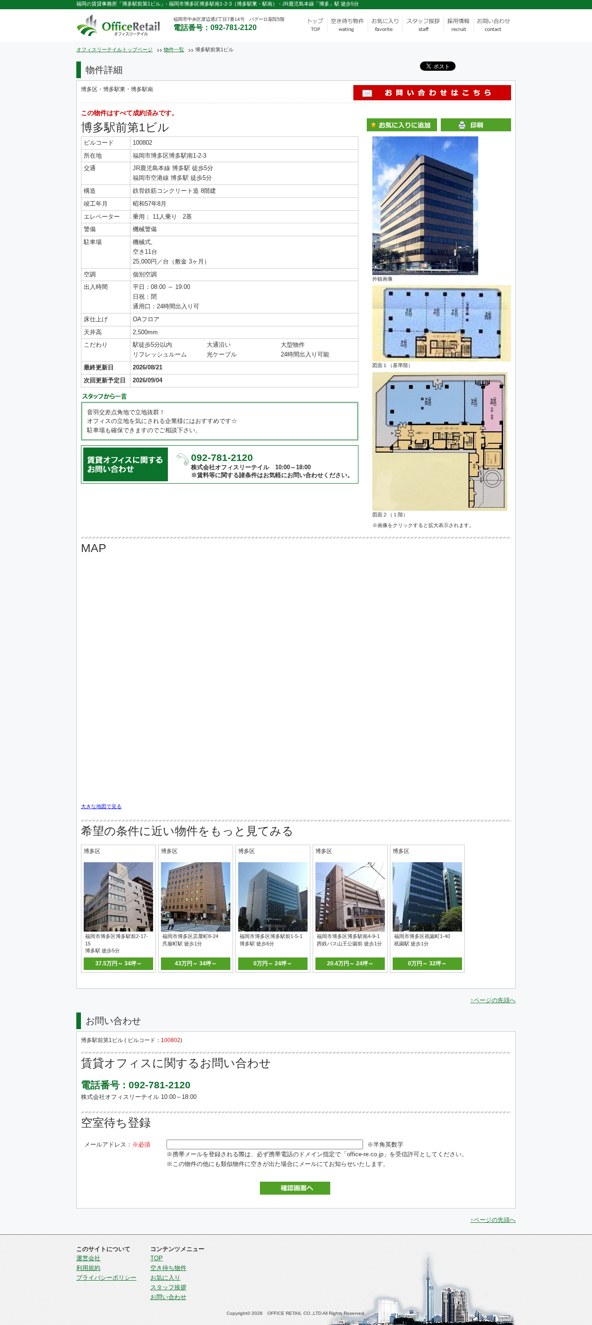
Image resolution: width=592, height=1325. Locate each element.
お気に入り (165, 1277)
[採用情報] (459, 25)
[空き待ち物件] (347, 25)
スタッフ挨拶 (168, 1287)
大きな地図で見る (101, 806)
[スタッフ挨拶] (423, 25)
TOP (156, 1258)
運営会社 (88, 1258)
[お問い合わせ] (495, 25)
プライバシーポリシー (106, 1277)
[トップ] (314, 25)
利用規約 (88, 1267)
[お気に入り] (385, 25)
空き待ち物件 (168, 1267)
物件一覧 (174, 49)
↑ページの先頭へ (493, 1000)
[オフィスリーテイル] (130, 23)
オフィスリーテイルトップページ (114, 49)
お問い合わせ (168, 1297)
